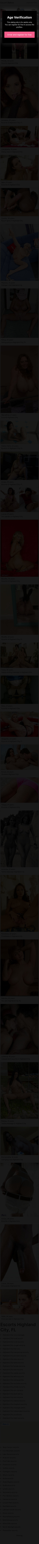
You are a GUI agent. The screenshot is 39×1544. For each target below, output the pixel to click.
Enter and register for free (19, 35)
